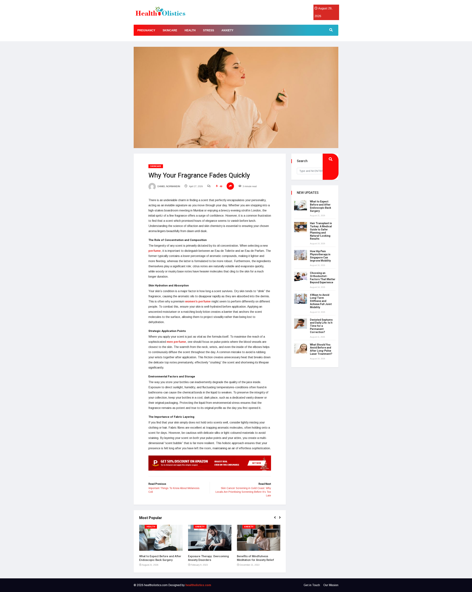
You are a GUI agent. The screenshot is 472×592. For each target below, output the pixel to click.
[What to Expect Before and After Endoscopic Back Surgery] (300, 205)
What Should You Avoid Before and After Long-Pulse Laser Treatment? (321, 349)
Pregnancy (146, 30)
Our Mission (330, 585)
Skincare (170, 30)
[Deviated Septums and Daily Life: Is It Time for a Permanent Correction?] (300, 323)
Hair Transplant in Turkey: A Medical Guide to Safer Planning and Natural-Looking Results (321, 231)
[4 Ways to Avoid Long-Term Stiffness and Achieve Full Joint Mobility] (300, 299)
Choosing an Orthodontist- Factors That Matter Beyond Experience (322, 277)
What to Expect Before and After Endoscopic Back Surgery (160, 558)
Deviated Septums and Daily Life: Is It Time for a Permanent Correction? (321, 326)
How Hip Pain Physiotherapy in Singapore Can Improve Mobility (320, 255)
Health (190, 30)
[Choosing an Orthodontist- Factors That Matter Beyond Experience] (300, 277)
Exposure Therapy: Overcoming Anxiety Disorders (208, 558)
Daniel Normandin (168, 186)
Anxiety (227, 30)
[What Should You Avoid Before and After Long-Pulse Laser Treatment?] (300, 348)
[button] (276, 519)
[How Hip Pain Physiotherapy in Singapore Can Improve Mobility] (300, 255)
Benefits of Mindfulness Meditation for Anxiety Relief (255, 558)
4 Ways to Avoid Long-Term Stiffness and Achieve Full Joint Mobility (321, 301)
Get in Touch (312, 585)
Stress (208, 30)
